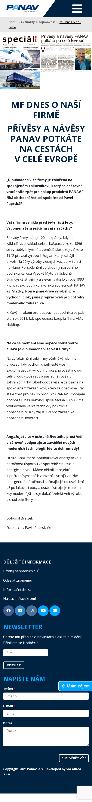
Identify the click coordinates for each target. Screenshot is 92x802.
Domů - (15, 22)
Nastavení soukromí (19, 598)
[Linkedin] (20, 610)
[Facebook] (8, 610)
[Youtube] (43, 610)
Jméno (8, 689)
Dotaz (7, 723)
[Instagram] (31, 610)
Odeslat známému (17, 580)
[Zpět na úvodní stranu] (23, 8)
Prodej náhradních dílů (21, 571)
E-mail (8, 706)
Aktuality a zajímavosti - (40, 22)
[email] (54, 610)
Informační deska (17, 589)
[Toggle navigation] (77, 8)
